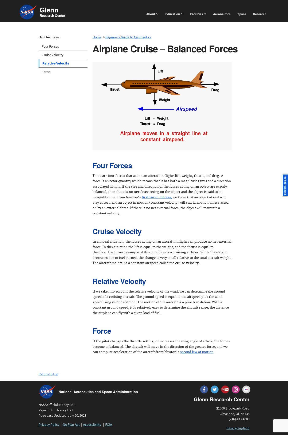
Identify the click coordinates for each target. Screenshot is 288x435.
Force (46, 71)
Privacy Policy (49, 424)
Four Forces (50, 46)
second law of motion (196, 352)
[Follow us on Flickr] (246, 389)
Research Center (52, 12)
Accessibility (92, 424)
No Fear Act (71, 424)
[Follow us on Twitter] (214, 389)
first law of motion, (157, 197)
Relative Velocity (55, 63)
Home (97, 37)
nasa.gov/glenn (237, 428)
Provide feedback (285, 185)
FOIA (108, 424)
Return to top (48, 374)
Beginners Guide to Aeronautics (128, 37)
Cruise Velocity (52, 54)
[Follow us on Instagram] (235, 389)
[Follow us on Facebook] (204, 389)
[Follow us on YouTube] (225, 389)
